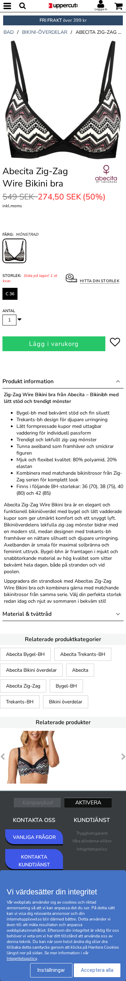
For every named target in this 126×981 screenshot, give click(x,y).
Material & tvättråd (26, 614)
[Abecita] (106, 181)
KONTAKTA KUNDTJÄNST (34, 861)
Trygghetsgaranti (92, 833)
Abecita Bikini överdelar (31, 670)
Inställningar (51, 970)
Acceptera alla (97, 970)
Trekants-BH (20, 701)
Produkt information (28, 381)
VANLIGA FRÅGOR (34, 837)
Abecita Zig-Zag (23, 686)
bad (9, 32)
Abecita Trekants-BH (82, 654)
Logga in (100, 9)
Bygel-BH (66, 686)
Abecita (80, 670)
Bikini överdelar (65, 701)
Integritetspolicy (92, 849)
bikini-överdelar (44, 32)
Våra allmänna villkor (92, 841)
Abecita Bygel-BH (25, 654)
